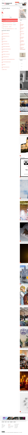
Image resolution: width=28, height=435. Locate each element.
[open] (2, 1)
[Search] (25, 1)
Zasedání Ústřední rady (4, 41)
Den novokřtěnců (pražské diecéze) (6, 46)
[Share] (24, 1)
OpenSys (21, 432)
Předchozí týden (3, 19)
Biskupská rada (6, 26)
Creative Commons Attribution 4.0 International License (13, 432)
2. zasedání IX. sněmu (4, 69)
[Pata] (14, 418)
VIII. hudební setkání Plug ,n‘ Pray (10, 28)
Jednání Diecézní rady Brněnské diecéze (7, 22)
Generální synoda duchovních (5, 51)
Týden (2, 12)
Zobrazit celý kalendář (22, 49)
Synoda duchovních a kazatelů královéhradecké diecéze (8, 59)
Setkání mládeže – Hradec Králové (6, 54)
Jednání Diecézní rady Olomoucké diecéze (7, 24)
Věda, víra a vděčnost (22, 157)
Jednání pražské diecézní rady (5, 33)
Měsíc (10, 17)
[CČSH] (7, 3)
